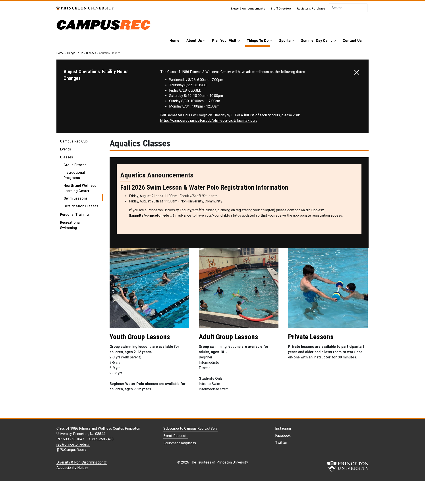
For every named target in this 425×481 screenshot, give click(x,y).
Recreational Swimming (70, 225)
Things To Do (258, 40)
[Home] (103, 27)
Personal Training (74, 214)
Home (174, 40)
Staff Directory (281, 8)
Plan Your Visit (224, 40)
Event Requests (175, 436)
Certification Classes (81, 206)
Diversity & (79, 462)
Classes (91, 53)
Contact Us (352, 40)
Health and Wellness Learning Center (80, 188)
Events (65, 149)
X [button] (356, 72)
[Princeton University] (85, 8)
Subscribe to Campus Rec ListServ (190, 428)
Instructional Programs (74, 175)
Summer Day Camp (316, 40)
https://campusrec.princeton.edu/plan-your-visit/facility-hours (208, 120)
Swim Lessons (83, 198)
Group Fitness (75, 165)
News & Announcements (248, 8)
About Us (194, 40)
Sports (285, 40)
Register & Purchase (311, 8)
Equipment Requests (179, 443)
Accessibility (70, 468)
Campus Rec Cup (74, 141)
